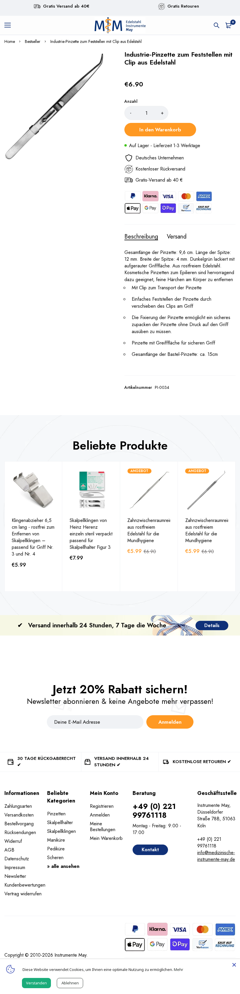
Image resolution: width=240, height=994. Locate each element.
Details (212, 625)
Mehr (178, 969)
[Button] (217, 25)
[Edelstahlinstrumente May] (120, 25)
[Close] (234, 965)
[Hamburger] (9, 25)
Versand (176, 236)
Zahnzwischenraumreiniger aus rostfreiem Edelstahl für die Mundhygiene (153, 530)
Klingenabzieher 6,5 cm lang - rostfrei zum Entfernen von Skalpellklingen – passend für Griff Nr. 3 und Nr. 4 (33, 537)
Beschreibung (141, 236)
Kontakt (150, 849)
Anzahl (131, 101)
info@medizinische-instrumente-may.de (216, 856)
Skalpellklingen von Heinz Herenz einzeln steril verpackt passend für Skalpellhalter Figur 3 (91, 534)
